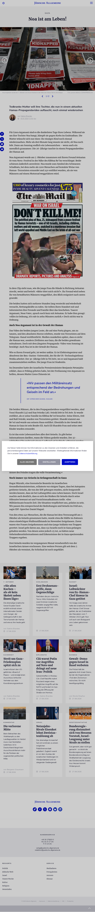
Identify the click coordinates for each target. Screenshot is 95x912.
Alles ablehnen (27, 462)
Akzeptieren (70, 462)
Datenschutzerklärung (28, 453)
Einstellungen (49, 462)
